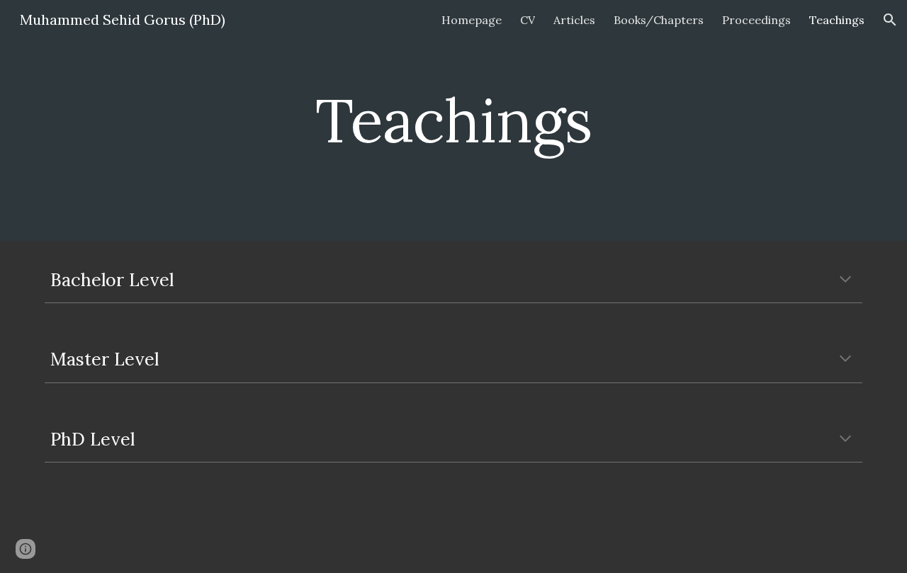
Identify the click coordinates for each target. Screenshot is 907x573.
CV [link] (527, 20)
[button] (890, 20)
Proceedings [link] (756, 20)
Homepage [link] (471, 20)
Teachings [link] (836, 20)
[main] (453, 120)
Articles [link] (574, 20)
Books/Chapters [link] (659, 20)
